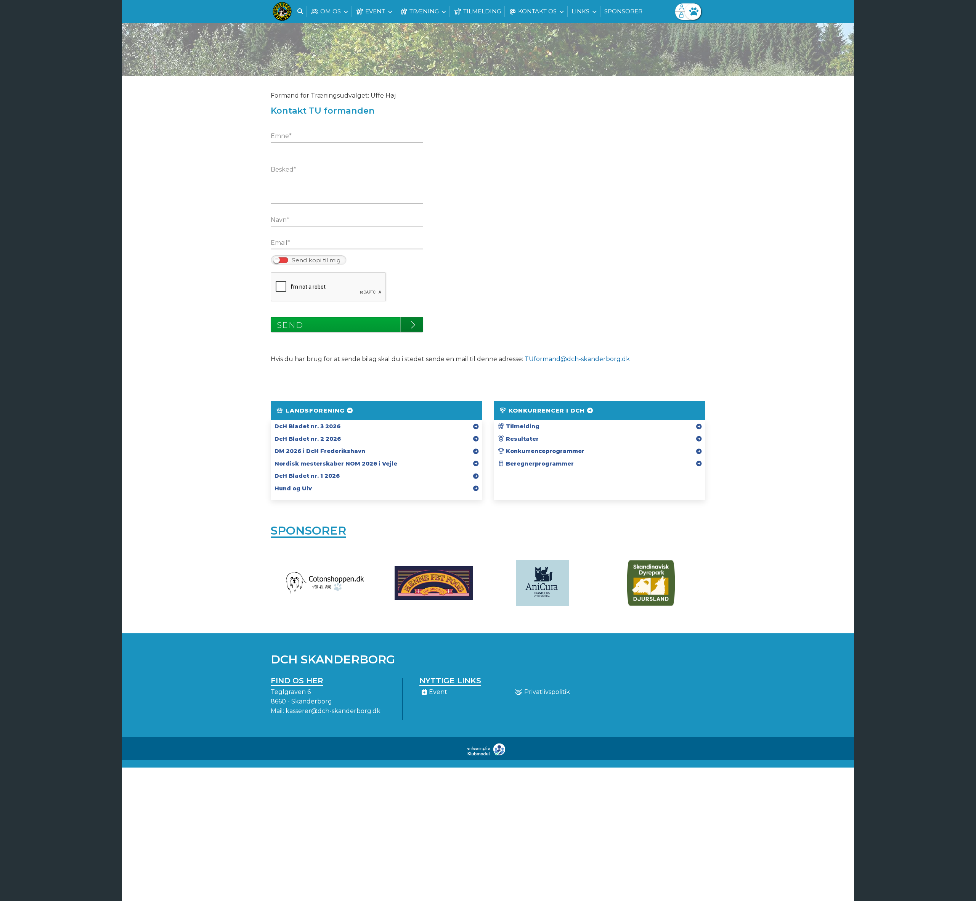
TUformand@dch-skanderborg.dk (577, 359)
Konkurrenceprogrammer (544, 451)
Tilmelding (521, 426)
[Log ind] (693, 11)
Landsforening (315, 410)
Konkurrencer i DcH (547, 410)
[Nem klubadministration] (488, 754)
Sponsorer (308, 531)
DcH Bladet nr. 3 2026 (307, 426)
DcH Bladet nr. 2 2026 (307, 438)
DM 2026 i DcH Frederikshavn (319, 451)
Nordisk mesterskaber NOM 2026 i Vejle (335, 463)
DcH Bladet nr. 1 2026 (307, 475)
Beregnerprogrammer (539, 463)
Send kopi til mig (316, 260)
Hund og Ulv (293, 488)
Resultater (521, 438)
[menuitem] (282, 11)
